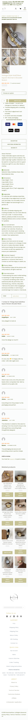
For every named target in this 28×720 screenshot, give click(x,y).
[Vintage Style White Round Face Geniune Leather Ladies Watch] (7, 505)
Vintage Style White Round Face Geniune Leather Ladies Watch (7, 514)
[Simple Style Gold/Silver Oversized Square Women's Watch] (7, 562)
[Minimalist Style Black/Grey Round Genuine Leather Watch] (20, 533)
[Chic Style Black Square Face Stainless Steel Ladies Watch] (7, 476)
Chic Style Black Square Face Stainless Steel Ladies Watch (7, 486)
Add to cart (17, 101)
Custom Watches (14, 658)
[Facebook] (21, 616)
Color (3, 90)
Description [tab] (14, 141)
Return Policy (14, 635)
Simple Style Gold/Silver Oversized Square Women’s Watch (7, 572)
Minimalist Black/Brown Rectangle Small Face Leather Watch (20, 486)
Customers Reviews (14, 694)
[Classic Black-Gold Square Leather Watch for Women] (7, 533)
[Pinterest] (17, 616)
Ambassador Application (14, 702)
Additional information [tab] (14, 144)
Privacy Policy (14, 686)
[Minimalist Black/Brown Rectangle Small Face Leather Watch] (20, 476)
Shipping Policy (14, 627)
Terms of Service (14, 690)
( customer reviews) (15, 83)
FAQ (14, 623)
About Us (14, 682)
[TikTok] (10, 616)
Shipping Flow (14, 631)
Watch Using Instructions (14, 666)
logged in (12, 459)
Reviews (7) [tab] (14, 147)
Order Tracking (14, 662)
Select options (7, 494)
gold (14, 296)
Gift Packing (14, 639)
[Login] (15, 8)
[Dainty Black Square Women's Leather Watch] (20, 505)
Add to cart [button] (7, 552)
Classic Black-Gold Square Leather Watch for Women (7, 542)
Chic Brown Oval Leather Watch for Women (20, 571)
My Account (14, 651)
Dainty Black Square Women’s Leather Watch (20, 513)
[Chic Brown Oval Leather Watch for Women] (20, 562)
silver (17, 296)
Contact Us (13, 643)
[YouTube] (14, 616)
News (14, 654)
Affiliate (14, 698)
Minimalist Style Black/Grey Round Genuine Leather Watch (21, 543)
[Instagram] (7, 616)
